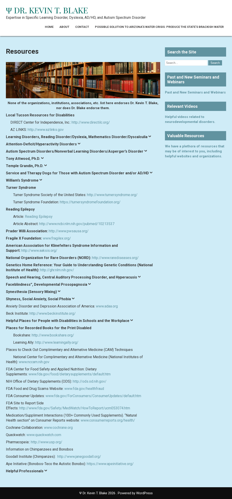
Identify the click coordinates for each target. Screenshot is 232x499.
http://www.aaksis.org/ (39, 250)
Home (49, 27)
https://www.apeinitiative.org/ (110, 464)
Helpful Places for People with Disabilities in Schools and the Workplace (67, 321)
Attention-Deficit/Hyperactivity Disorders (41, 144)
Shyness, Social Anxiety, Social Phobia (38, 299)
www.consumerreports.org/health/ (108, 420)
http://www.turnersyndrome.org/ (112, 195)
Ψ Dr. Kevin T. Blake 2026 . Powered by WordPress (116, 493)
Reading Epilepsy (39, 216)
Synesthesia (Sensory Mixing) (31, 292)
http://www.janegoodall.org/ (79, 456)
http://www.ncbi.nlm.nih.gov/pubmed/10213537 (76, 224)
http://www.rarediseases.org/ (115, 258)
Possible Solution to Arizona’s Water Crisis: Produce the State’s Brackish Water (159, 27)
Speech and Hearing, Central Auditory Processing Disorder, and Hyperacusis (71, 277)
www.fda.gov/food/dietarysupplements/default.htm (70, 374)
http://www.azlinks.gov (46, 129)
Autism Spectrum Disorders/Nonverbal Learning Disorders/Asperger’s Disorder (74, 151)
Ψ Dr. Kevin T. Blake (47, 10)
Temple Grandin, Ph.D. (24, 166)
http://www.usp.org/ (46, 442)
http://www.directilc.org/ (91, 122)
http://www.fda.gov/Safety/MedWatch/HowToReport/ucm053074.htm (74, 408)
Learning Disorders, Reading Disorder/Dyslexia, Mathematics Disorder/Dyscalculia (76, 137)
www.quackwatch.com (44, 435)
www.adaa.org (107, 306)
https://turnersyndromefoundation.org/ (90, 202)
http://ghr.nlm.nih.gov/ (57, 270)
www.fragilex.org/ (57, 238)
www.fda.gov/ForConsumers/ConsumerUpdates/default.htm (93, 396)
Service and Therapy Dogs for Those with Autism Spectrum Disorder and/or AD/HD (77, 173)
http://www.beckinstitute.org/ (52, 313)
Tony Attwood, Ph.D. (23, 158)
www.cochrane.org (58, 427)
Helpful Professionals (25, 471)
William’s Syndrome (22, 180)
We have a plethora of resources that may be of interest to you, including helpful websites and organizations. (194, 151)
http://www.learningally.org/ (56, 342)
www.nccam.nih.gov (34, 362)
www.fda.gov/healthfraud (84, 388)
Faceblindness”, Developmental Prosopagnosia (46, 284)
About (64, 27)
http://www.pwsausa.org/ (69, 231)
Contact (82, 27)
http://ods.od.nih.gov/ (89, 381)
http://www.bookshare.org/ (53, 335)
